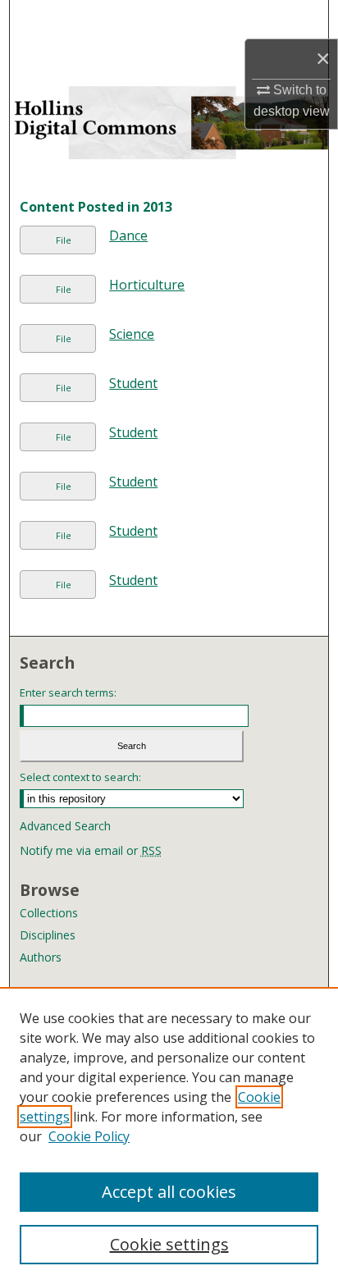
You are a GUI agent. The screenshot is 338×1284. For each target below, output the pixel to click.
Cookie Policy (89, 1136)
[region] (169, 1135)
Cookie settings (169, 1244)
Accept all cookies (169, 1192)
